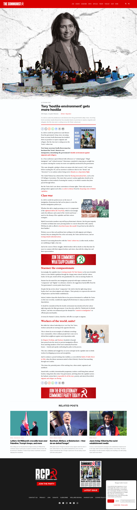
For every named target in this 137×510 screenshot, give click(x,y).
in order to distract (68, 189)
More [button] (116, 3)
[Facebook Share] (42, 128)
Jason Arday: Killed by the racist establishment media (103, 442)
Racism (95, 438)
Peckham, (52, 340)
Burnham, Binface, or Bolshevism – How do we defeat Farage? (67, 442)
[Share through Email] (59, 128)
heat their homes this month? (68, 226)
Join (73, 3)
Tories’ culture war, (73, 240)
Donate (78, 3)
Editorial (56, 438)
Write (89, 3)
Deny (117, 501)
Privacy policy (124, 505)
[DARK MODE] (129, 3)
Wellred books (76, 497)
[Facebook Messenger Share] (56, 128)
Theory (101, 3)
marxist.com (88, 497)
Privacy (42, 497)
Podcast (107, 3)
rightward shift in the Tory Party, (55, 210)
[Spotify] (74, 503)
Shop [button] (112, 3)
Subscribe (84, 3)
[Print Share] (63, 128)
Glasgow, (45, 340)
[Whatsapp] (77, 503)
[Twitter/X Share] (46, 128)
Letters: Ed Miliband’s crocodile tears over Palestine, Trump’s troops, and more (28, 442)
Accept (110, 501)
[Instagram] (66, 503)
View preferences (127, 501)
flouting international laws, (79, 176)
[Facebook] (59, 503)
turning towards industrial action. (51, 237)
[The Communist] (13, 5)
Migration (68, 114)
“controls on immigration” (83, 310)
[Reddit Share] (49, 128)
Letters (22, 438)
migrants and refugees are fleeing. (51, 378)
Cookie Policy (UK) (101, 497)
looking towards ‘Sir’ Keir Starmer (72, 272)
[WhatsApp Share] (52, 128)
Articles (95, 3)
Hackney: (61, 340)
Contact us (33, 497)
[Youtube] (70, 503)
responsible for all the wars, (65, 376)
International (17, 438)
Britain (63, 114)
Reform (60, 438)
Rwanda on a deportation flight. (80, 172)
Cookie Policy (117, 505)
